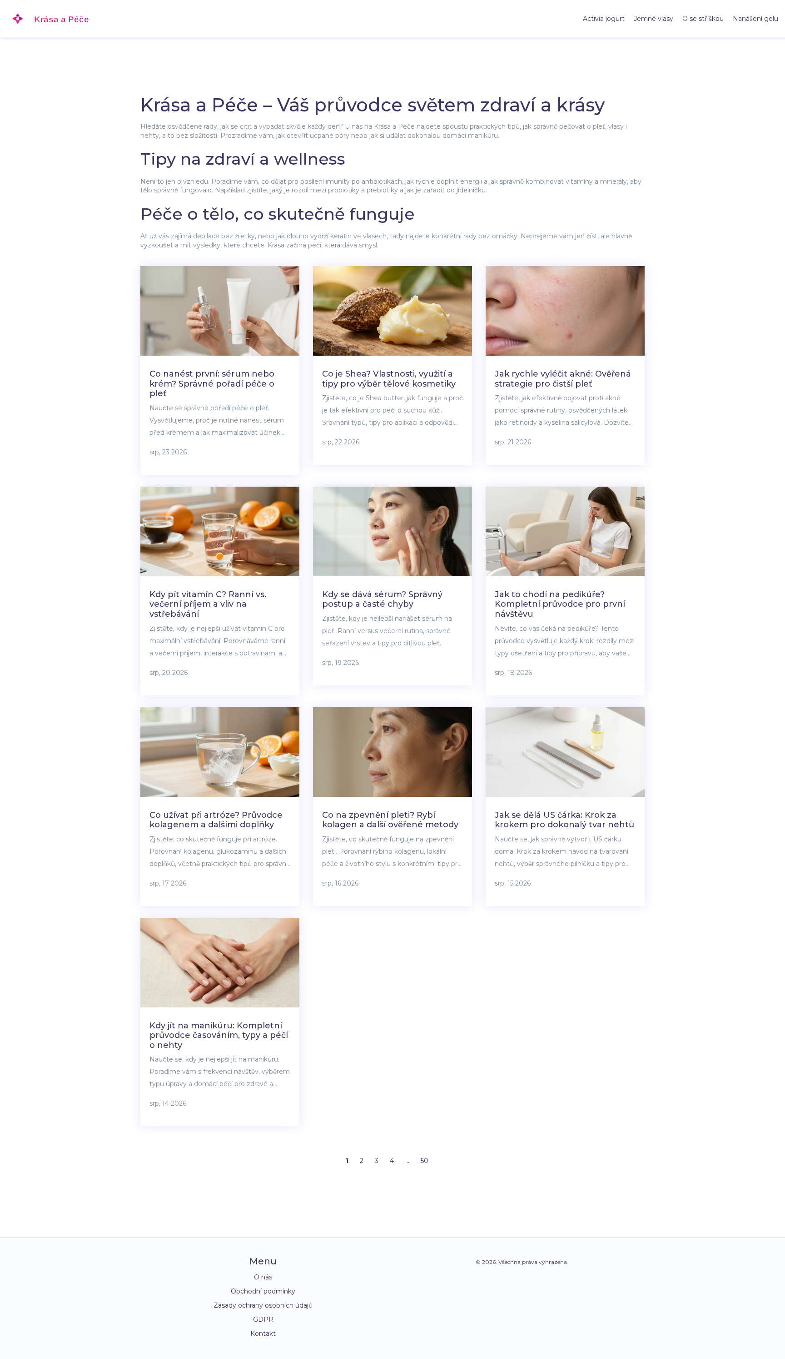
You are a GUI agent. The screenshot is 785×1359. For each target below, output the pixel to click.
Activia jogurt (604, 19)
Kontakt (263, 1333)
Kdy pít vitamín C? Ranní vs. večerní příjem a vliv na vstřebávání (207, 604)
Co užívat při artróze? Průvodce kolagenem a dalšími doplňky (216, 820)
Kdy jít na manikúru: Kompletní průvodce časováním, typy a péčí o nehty (218, 1035)
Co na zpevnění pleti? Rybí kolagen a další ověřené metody (390, 820)
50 (424, 1161)
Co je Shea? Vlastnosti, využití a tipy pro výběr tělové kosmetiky (389, 379)
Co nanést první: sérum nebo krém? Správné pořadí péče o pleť (211, 383)
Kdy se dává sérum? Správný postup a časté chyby (382, 599)
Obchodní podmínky (263, 1291)
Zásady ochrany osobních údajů (263, 1305)
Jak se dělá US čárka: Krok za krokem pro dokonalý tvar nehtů (564, 820)
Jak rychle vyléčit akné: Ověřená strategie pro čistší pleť (563, 379)
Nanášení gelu (755, 19)
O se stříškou (703, 19)
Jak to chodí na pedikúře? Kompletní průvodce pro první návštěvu (560, 604)
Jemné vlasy (653, 19)
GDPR (263, 1319)
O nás (263, 1277)
